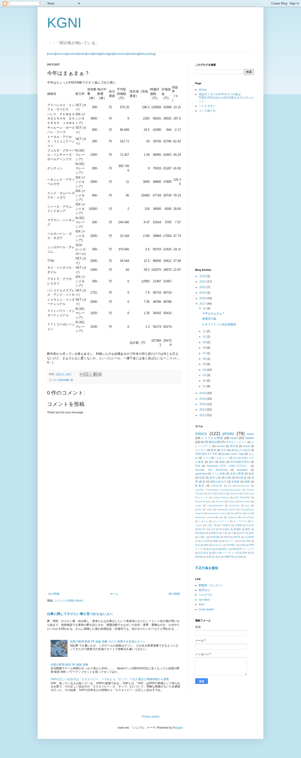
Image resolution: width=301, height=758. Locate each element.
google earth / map (233, 453)
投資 (202, 477)
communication (215, 505)
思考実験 (215, 537)
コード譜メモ (207, 110)
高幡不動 (229, 556)
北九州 (250, 525)
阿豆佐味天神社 (240, 461)
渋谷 (197, 545)
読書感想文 (222, 549)
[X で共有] (90, 374)
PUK (197, 465)
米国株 (235, 481)
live (240, 513)
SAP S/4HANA (242, 497)
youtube (72, 54)
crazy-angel (206, 609)
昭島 (216, 541)
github (104, 54)
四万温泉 (224, 529)
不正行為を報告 (206, 568)
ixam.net (61, 54)
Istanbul (234, 493)
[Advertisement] (114, 553)
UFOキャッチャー (236, 442)
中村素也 (226, 525)
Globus (222, 493)
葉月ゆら (204, 590)
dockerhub (120, 54)
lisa (232, 513)
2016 (203, 393)
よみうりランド (220, 521)
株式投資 (241, 477)
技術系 (236, 537)
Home (202, 89)
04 (205, 369)
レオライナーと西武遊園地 (219, 324)
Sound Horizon (203, 501)
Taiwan (249, 438)
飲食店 (200, 485)
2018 (203, 298)
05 (205, 364)
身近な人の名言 (240, 450)
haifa (209, 509)
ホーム (114, 593)
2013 (203, 409)
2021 (203, 281)
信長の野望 (237, 473)
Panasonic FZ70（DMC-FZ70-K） (227, 465)
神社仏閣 (214, 442)
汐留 (248, 541)
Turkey (231, 501)
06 (205, 358)
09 (205, 342)
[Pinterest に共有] (99, 374)
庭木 (251, 533)
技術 (226, 537)
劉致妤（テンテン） (211, 585)
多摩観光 (213, 533)
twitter (82, 54)
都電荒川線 (209, 318)
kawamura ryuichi (217, 513)
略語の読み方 (218, 481)
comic (198, 505)
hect (201, 604)
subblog (133, 54)
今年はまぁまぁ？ (213, 313)
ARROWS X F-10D (206, 453)
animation (242, 469)
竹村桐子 (231, 545)
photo (228, 433)
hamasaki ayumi (226, 509)
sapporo (232, 517)
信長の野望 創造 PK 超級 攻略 (69, 664)
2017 (203, 303)
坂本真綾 (200, 533)
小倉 (224, 533)
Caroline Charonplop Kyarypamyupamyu (218, 489)
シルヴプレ (206, 594)
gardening (200, 473)
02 (205, 380)
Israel (250, 434)
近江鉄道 (203, 552)
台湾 (212, 529)
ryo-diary (204, 599)
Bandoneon (243, 485)
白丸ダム (217, 545)
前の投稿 (174, 593)
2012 (203, 415)
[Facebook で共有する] (95, 374)
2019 (203, 292)
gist (111, 54)
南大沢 (202, 529)
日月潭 (205, 541)
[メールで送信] (81, 374)
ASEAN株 (63, 380)
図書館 (237, 529)
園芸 (248, 529)
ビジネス (200, 450)
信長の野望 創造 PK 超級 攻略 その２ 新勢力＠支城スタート (108, 641)
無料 (206, 545)
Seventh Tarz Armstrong (211, 469)
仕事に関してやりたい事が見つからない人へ (80, 614)
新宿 (213, 450)
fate (247, 505)
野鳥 (245, 552)
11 (205, 331)
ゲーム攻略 (218, 473)
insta (90, 54)
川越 (233, 533)
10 (205, 336)
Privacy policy (150, 716)
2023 (203, 276)
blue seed (245, 501)
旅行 (211, 461)
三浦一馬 (212, 525)
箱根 (242, 545)
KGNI (64, 23)
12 (205, 308)
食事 (208, 556)
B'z (229, 485)
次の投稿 (53, 593)
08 (205, 347)
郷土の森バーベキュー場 (225, 552)
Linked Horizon (221, 497)
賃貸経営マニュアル (243, 549)
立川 (223, 450)
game (198, 509)
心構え (202, 537)
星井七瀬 (215, 477)
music (234, 438)
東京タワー (228, 541)
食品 (217, 556)
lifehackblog (147, 54)
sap (221, 517)
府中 (242, 533)
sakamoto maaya (204, 517)
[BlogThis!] (86, 374)
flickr (96, 54)
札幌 (228, 477)
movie (246, 446)
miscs (201, 433)
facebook (234, 505)
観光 (209, 549)
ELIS (211, 493)
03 (205, 375)
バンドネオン (207, 106)
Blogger (178, 727)
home (51, 54)
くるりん (203, 521)
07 (205, 353)
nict (248, 513)
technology (248, 517)
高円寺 (234, 446)
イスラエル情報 (212, 438)
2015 (203, 398)
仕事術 (238, 525)
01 (205, 386)
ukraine (221, 446)
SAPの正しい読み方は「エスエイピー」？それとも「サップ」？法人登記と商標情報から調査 (110, 679)
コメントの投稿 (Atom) (68, 600)
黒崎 (240, 556)
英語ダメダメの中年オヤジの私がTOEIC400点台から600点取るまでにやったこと (226, 98)
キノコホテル (240, 521)
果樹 (222, 461)
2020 (203, 287)
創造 (251, 473)
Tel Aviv (220, 501)
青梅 (247, 481)
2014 (203, 404)
